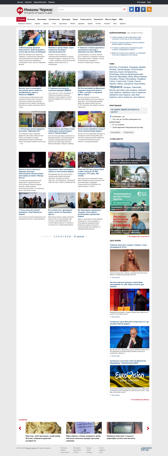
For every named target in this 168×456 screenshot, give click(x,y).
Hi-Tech (98, 23)
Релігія (72, 23)
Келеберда (114, 74)
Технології (98, 19)
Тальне (137, 81)
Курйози (123, 23)
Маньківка (122, 77)
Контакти (28, 2)
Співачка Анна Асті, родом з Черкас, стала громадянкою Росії (128, 246)
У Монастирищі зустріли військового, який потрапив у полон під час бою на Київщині (126, 38)
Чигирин (127, 87)
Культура (66, 19)
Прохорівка (131, 79)
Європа (46, 23)
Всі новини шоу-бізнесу (140, 399)
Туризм (90, 23)
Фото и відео (111, 19)
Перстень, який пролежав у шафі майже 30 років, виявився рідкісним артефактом (43, 438)
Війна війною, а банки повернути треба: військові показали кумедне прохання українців (83, 438)
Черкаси (115, 87)
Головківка (123, 67)
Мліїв (130, 77)
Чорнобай (136, 87)
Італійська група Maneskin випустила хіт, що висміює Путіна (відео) (129, 323)
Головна (21, 19)
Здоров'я (81, 23)
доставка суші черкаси (127, 90)
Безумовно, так (118, 116)
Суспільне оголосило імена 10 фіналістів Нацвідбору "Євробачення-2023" (128, 362)
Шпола (112, 90)
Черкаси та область (25, 23)
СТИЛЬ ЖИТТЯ (116, 139)
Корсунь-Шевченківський (131, 74)
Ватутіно (113, 67)
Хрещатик (128, 84)
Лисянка (113, 77)
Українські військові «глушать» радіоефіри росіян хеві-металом (121, 437)
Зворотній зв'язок (40, 2)
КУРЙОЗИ (23, 420)
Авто (115, 23)
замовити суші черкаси (119, 95)
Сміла (112, 81)
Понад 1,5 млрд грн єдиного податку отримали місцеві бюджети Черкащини (128, 43)
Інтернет (107, 23)
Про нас (20, 2)
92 (75, 236)
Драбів (142, 67)
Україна (37, 23)
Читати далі (115, 277)
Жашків (112, 69)
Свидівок (141, 79)
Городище (133, 67)
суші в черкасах (125, 97)
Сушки (130, 81)
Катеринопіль (130, 72)
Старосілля (121, 81)
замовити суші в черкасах (134, 92)
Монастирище (140, 77)
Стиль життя (85, 19)
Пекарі (121, 79)
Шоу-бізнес (63, 23)
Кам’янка (113, 72)
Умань (120, 84)
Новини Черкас (31, 448)
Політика (31, 19)
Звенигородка (123, 69)
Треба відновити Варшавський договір (127, 127)
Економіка (42, 19)
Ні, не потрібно (118, 125)
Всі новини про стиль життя (139, 236)
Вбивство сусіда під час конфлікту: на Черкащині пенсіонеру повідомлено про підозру (129, 54)
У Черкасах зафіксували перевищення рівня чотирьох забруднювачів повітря (127, 48)
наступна (80, 236)
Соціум (88, 448)
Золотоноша (137, 69)
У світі (54, 23)
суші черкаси (139, 97)
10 (70, 236)
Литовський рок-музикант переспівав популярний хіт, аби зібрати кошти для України (127, 284)
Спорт (75, 19)
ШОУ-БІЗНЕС (115, 241)
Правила (51, 2)
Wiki (121, 19)
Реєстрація (141, 2)
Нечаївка (113, 79)
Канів (121, 72)
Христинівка (139, 84)
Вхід (149, 2)
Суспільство (54, 19)
